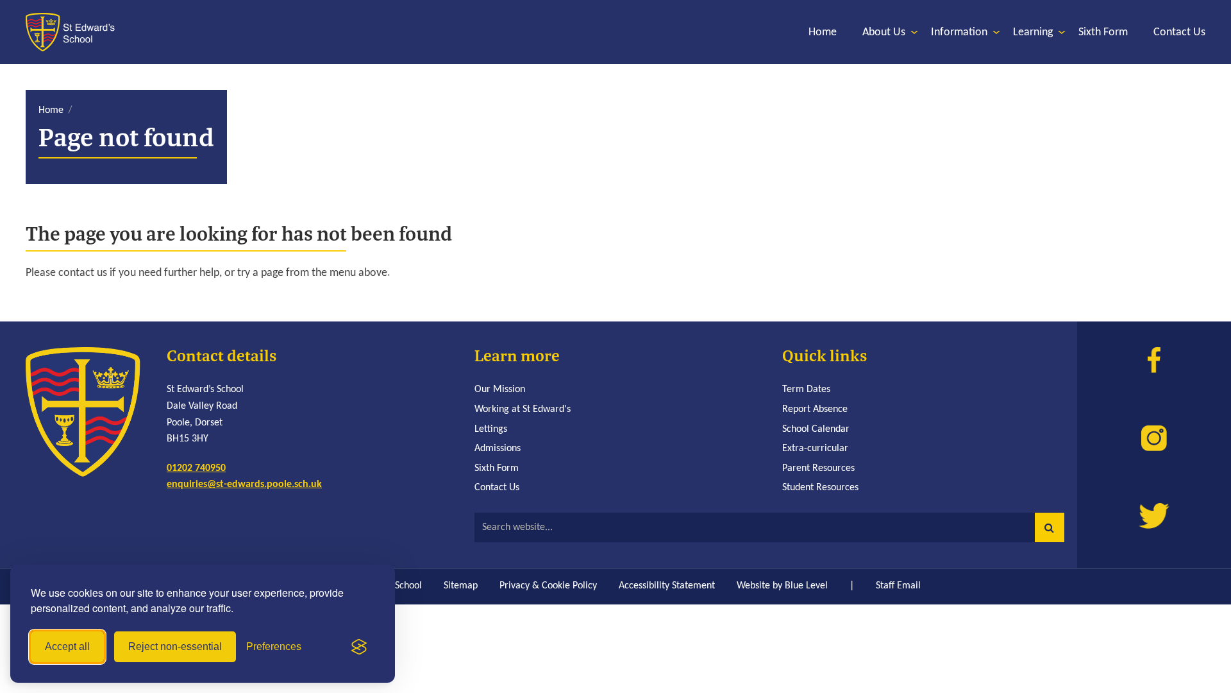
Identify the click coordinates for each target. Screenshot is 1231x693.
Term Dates (806, 389)
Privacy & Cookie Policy (548, 586)
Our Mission (499, 389)
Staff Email (898, 586)
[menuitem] (822, 32)
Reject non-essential (175, 646)
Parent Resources (818, 468)
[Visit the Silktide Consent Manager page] (359, 646)
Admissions (497, 448)
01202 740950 (196, 468)
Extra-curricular (815, 448)
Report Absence (815, 409)
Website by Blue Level (782, 586)
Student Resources (820, 488)
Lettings (490, 429)
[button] (1049, 527)
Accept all (67, 646)
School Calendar (816, 429)
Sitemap (461, 586)
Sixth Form (496, 468)
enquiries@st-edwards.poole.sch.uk (244, 484)
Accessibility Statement (667, 586)
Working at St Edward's (522, 409)
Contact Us (496, 488)
